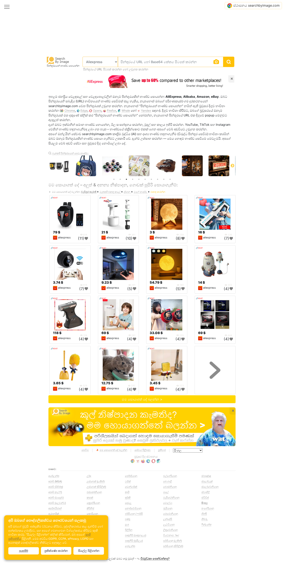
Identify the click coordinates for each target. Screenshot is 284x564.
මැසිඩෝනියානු (171, 497)
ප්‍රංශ (127, 524)
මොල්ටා (167, 502)
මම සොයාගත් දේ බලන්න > (142, 399)
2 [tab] (120, 179)
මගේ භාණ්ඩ (141, 191)
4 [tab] (133, 179)
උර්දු (89, 475)
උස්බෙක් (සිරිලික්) (96, 486)
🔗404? (54, 198)
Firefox (111, 110)
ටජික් (128, 481)
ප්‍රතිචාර (162, 450)
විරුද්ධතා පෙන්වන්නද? (155, 558)
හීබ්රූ (204, 519)
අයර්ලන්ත (53, 475)
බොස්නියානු (170, 486)
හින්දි (204, 513)
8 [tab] (158, 179)
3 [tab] (126, 179)
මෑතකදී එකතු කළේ (110, 191)
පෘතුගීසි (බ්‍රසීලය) (134, 540)
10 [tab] (170, 179)
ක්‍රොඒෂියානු (93, 502)
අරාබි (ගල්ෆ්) (55, 492)
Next (232, 166)
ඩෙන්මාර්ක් (131, 486)
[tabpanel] (142, 165)
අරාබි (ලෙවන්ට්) (57, 502)
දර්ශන (127, 191)
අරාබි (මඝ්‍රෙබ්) (56, 497)
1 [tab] (114, 179)
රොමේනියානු (170, 513)
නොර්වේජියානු (133, 508)
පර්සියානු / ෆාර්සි (134, 513)
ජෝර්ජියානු (131, 475)
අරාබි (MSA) (55, 481)
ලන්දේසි (167, 519)
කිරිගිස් (90, 508)
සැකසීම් (23, 550)
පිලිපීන (128, 529)
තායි (127, 492)
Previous (51, 166)
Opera (97, 110)
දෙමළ (128, 502)
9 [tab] (164, 179)
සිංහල (204, 502)
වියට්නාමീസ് (171, 535)
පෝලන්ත (130, 546)
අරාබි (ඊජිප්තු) (55, 486)
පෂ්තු (127, 519)
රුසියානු (167, 508)
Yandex (146, 110)
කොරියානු (92, 513)
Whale (126, 110)
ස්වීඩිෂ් (205, 497)
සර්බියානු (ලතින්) (172, 540)
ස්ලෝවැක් (207, 481)
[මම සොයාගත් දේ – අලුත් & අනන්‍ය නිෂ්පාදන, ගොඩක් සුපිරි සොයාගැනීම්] (142, 426)
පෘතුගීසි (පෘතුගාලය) (135, 535)
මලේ (166, 492)
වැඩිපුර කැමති (89, 191)
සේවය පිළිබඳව (143, 450)
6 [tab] (145, 179)
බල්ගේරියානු (170, 475)
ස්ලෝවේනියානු (210, 486)
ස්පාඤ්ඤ (206, 475)
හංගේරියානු (207, 508)
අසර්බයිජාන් (55, 508)
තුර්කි (128, 497)
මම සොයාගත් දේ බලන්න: (66, 191)
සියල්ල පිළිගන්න (88, 550)
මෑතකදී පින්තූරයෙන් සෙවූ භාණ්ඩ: (70, 153)
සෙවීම (85, 450)
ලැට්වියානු (169, 524)
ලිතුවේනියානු (170, 529)
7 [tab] (151, 179)
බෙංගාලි (167, 481)
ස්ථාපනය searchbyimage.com (256, 5)
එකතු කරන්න (158, 191)
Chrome (69, 110)
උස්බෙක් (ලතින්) (96, 481)
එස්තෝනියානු (94, 492)
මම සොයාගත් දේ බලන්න (113, 450)
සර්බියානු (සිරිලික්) (173, 546)
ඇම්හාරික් (53, 513)
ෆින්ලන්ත (206, 524)
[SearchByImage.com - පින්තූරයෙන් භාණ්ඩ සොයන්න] (58, 60)
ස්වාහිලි (205, 492)
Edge (84, 110)
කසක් (90, 497)
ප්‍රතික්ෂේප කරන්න (56, 550)
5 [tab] (139, 179)
